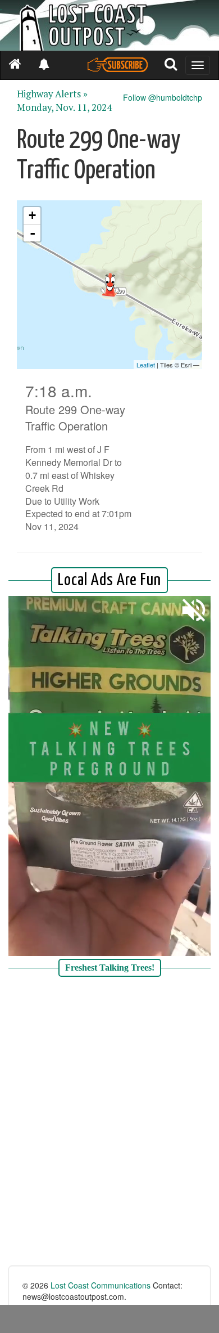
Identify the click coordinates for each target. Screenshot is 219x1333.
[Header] (109, 25)
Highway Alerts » (52, 94)
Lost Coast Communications (100, 1285)
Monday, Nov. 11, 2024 (64, 107)
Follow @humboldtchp (162, 97)
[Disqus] (109, 1122)
